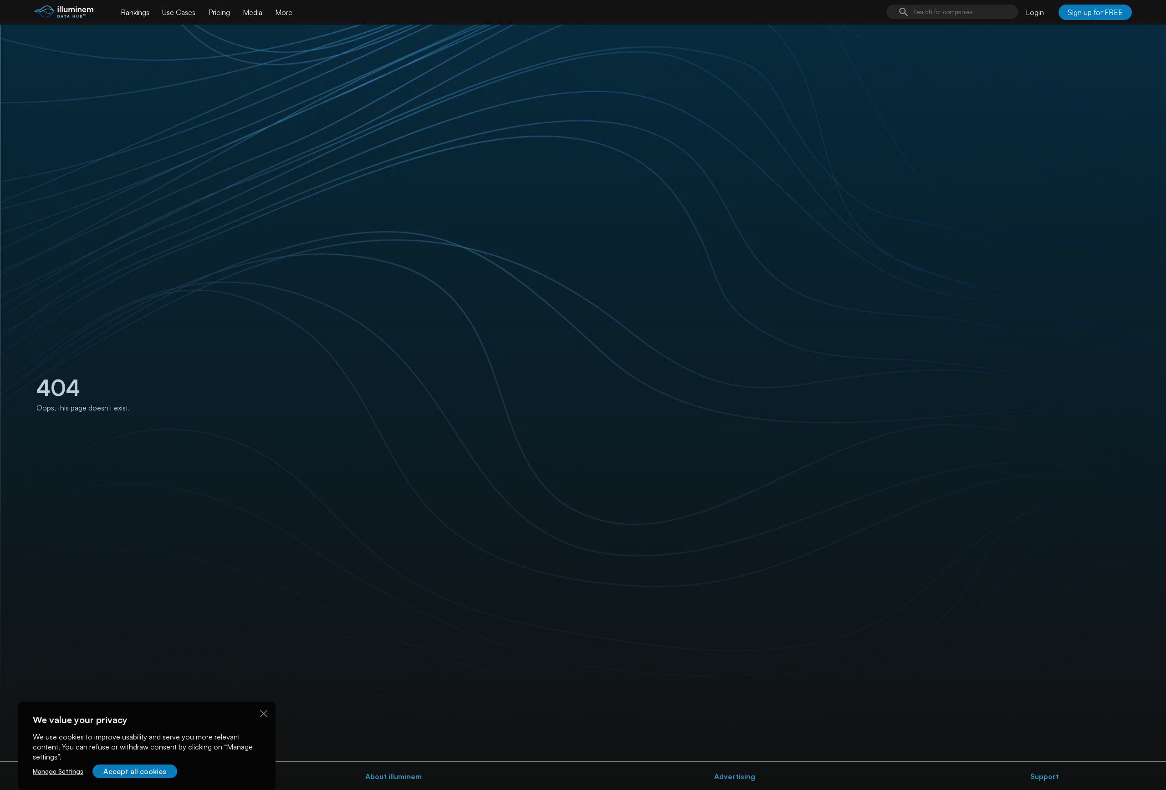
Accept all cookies (134, 771)
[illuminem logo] (63, 13)
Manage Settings (58, 771)
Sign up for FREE (1095, 12)
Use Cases (178, 12)
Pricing (219, 12)
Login (1035, 12)
